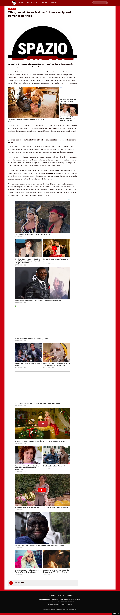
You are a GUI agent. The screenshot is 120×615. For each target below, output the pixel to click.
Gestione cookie (116, 613)
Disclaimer (69, 595)
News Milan (12, 8)
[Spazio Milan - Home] (14, 3)
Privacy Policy (60, 595)
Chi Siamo (51, 595)
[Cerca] (107, 3)
